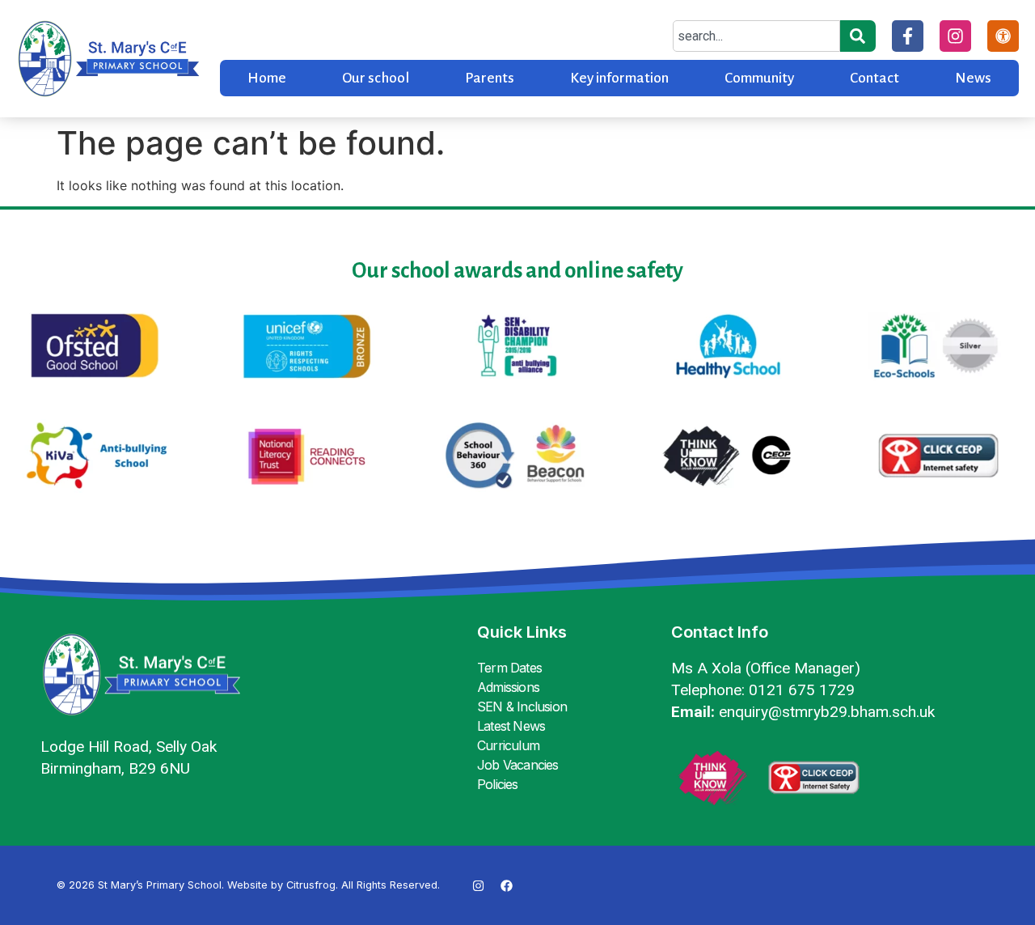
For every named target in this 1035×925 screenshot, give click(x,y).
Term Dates (509, 668)
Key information (619, 78)
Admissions (508, 687)
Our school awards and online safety (517, 270)
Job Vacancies (518, 765)
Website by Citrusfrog (281, 885)
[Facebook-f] (907, 36)
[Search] (858, 36)
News (973, 78)
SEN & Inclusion (522, 706)
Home (266, 78)
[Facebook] (507, 886)
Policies (497, 784)
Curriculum (508, 745)
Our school (375, 78)
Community (759, 78)
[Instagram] (955, 36)
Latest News (511, 726)
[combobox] (756, 36)
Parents (489, 78)
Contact (874, 78)
